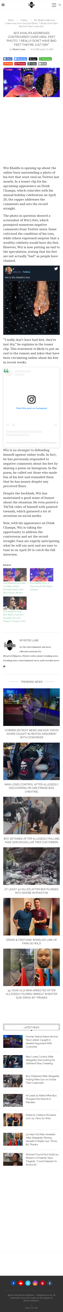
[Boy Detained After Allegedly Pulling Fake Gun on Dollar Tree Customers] (31, 815)
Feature (24, 20)
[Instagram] (35, 1283)
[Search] (59, 4)
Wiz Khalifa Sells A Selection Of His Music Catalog (41, 586)
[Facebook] (13, 1283)
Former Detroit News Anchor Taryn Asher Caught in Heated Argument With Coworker (31, 734)
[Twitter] (28, 1283)
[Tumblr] (49, 1283)
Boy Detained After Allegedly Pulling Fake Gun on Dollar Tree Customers (42, 1079)
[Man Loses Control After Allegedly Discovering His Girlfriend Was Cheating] (31, 761)
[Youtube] (20, 1283)
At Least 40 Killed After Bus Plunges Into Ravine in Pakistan (41, 1099)
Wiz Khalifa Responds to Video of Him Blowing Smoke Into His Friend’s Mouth (14, 587)
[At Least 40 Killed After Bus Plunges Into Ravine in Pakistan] (31, 866)
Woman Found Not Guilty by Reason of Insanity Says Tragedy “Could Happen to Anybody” (42, 1159)
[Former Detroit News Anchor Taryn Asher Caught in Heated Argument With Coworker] (31, 707)
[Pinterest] (42, 1283)
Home (11, 20)
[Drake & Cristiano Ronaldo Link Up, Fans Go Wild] (31, 916)
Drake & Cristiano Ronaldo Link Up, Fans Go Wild (41, 1117)
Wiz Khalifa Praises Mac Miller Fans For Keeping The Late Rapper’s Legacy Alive (14, 616)
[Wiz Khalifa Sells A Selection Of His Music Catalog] (41, 574)
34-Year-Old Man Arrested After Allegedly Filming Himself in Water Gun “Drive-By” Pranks (31, 994)
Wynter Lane (19, 49)
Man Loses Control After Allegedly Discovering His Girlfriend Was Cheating (31, 788)
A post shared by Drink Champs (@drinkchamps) (32, 442)
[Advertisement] (31, 131)
